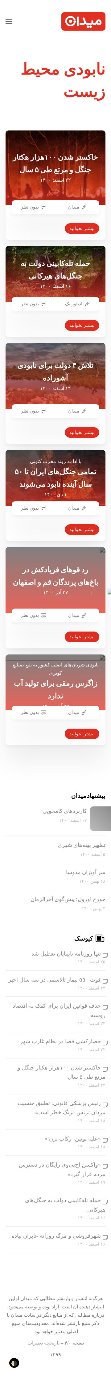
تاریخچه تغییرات (43, 1342)
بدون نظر (30, 207)
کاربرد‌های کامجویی (65, 811)
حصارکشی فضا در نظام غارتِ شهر (60, 1041)
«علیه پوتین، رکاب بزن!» (72, 1139)
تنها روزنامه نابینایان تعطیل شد (66, 954)
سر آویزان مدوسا (85, 872)
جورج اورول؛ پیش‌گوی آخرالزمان (68, 899)
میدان (73, 207)
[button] (9, 21)
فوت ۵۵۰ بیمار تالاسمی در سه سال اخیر (54, 980)
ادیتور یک (73, 303)
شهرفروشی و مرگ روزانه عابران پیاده (56, 1236)
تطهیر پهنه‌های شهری (81, 845)
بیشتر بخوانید (82, 228)
